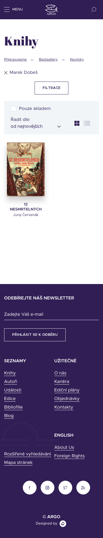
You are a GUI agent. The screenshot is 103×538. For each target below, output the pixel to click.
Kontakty (63, 407)
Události (12, 390)
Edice (10, 399)
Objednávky (67, 399)
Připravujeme (15, 59)
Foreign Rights (69, 456)
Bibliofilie (13, 407)
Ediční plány (67, 390)
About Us (64, 447)
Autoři (10, 382)
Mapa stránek (18, 463)
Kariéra (61, 382)
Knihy (10, 373)
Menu (17, 9)
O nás (60, 373)
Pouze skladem (35, 109)
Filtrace (51, 88)
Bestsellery (48, 59)
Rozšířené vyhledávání (27, 454)
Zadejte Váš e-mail (23, 314)
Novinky (77, 59)
